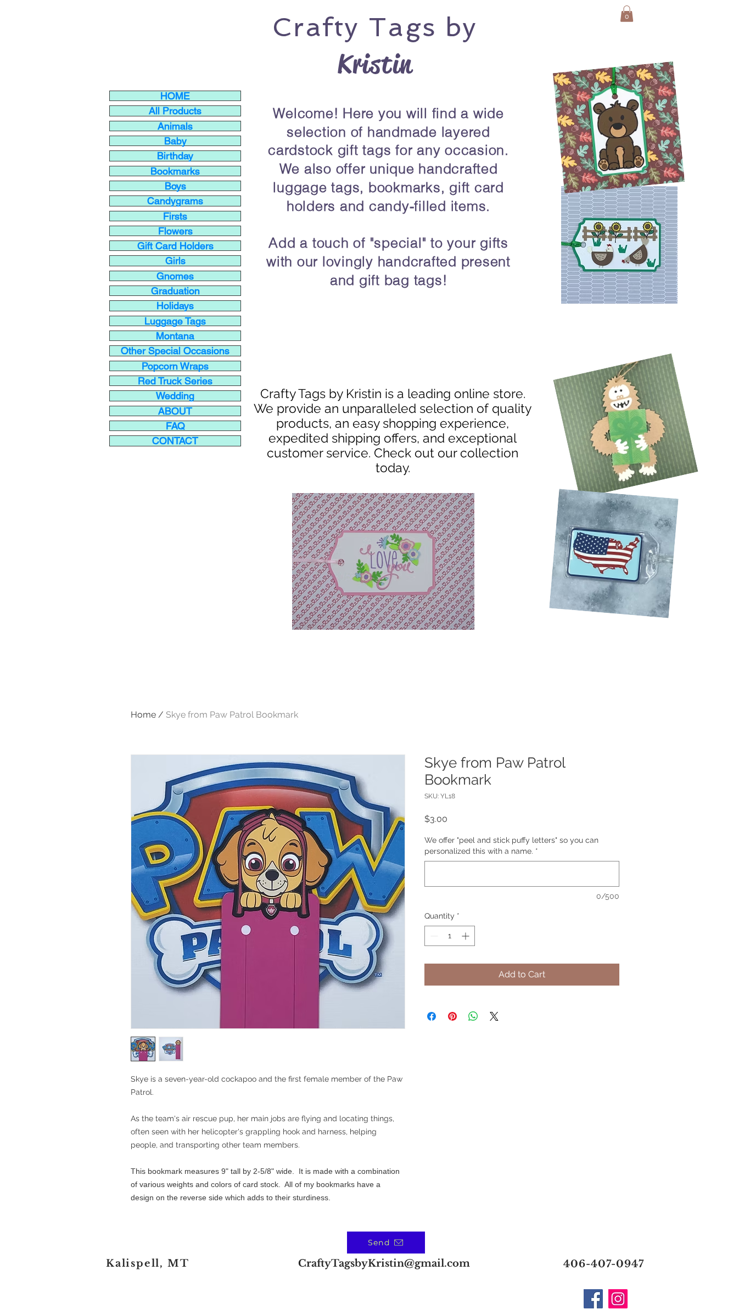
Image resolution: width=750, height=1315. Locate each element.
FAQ (175, 425)
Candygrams (175, 200)
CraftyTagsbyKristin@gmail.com (384, 1263)
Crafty (315, 27)
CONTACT (175, 440)
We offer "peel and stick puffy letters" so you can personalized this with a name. (511, 845)
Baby (175, 141)
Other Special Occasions (175, 350)
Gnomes (175, 276)
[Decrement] (433, 935)
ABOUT (175, 411)
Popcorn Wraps (175, 366)
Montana (175, 335)
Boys (175, 186)
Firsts (175, 216)
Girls (175, 260)
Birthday (175, 155)
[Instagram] (618, 1298)
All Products (175, 110)
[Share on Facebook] (431, 1016)
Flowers (175, 231)
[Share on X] (494, 1016)
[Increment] (466, 935)
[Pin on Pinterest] (452, 1016)
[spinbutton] (450, 935)
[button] (627, 13)
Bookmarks (175, 171)
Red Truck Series (175, 380)
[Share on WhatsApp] (473, 1016)
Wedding (175, 395)
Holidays (175, 305)
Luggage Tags (175, 321)
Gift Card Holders (175, 245)
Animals (175, 126)
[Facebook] (593, 1298)
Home (143, 714)
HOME (175, 95)
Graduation (175, 290)
